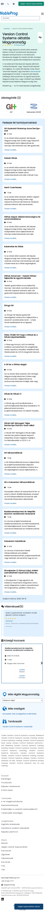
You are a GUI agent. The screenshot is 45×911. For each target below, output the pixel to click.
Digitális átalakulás (10, 824)
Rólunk (4, 843)
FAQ (3, 866)
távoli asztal (35, 71)
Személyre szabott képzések (15, 828)
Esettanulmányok (9, 805)
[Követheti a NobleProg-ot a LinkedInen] (2, 899)
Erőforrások (7, 790)
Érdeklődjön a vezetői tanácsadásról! (19, 809)
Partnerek (6, 851)
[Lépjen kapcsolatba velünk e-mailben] (14, 4)
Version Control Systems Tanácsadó (17, 726)
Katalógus (6, 779)
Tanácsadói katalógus (12, 813)
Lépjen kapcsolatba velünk (29, 906)
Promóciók (6, 782)
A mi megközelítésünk (12, 801)
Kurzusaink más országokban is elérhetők (19, 714)
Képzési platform (9, 832)
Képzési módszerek (10, 786)
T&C (3, 869)
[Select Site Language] (2, 4)
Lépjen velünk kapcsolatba (31, 4)
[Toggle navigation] (42, 13)
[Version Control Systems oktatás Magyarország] (11, 13)
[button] (41, 663)
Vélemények (7, 858)
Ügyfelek (5, 854)
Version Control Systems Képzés (22, 28)
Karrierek (5, 862)
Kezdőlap (7, 28)
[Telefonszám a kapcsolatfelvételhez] (8, 4)
